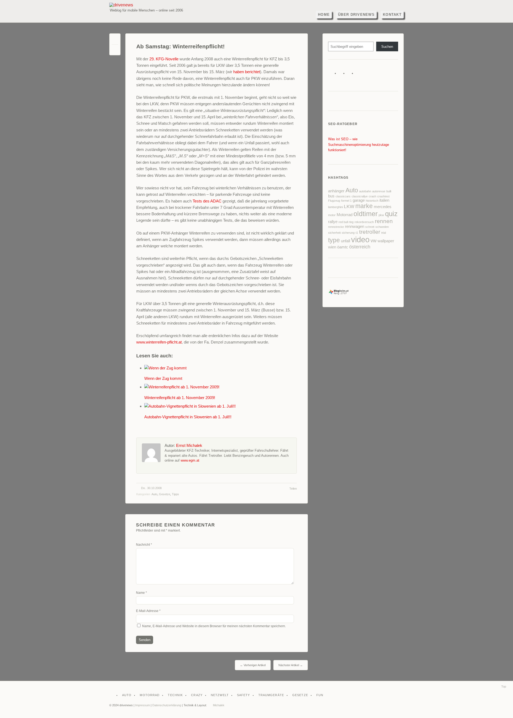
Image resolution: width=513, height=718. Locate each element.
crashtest (383, 196)
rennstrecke (336, 226)
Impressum (142, 705)
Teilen (293, 488)
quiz (391, 214)
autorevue (378, 191)
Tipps (175, 494)
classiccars (343, 196)
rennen (384, 221)
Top (503, 686)
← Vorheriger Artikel (253, 665)
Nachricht (144, 545)
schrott (369, 226)
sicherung (348, 232)
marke (364, 205)
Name (141, 593)
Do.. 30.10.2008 (151, 488)
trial (383, 232)
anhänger (336, 191)
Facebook (342, 74)
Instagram (359, 74)
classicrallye (360, 196)
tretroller (369, 232)
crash (372, 196)
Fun (319, 695)
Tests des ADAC (207, 201)
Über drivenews (356, 15)
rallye (332, 222)
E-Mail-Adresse (148, 611)
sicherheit (334, 232)
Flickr (350, 74)
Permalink (115, 40)
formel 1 (346, 200)
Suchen (387, 47)
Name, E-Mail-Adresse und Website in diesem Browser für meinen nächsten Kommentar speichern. (214, 626)
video (360, 239)
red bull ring (346, 222)
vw (373, 240)
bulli (388, 191)
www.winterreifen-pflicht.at (159, 342)
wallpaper (386, 241)
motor (332, 215)
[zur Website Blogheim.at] (343, 293)
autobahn (365, 191)
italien (384, 200)
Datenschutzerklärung (166, 705)
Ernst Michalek (189, 445)
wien (332, 247)
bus (331, 196)
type (334, 240)
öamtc (342, 247)
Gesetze (164, 494)
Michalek (218, 705)
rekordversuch (364, 222)
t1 (357, 232)
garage (359, 200)
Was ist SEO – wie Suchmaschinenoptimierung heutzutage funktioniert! (358, 144)
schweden (382, 226)
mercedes (382, 207)
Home (324, 15)
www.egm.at (190, 460)
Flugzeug (334, 200)
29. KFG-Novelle (163, 59)
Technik (175, 695)
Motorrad (344, 215)
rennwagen (354, 226)
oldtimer (365, 213)
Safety (243, 695)
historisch (372, 200)
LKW (349, 206)
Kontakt (392, 15)
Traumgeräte (271, 695)
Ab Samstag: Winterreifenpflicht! (180, 46)
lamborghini (335, 207)
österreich (359, 246)
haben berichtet (246, 71)
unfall (345, 241)
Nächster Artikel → (290, 665)
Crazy (197, 695)
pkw (381, 215)
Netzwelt (220, 695)
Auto (154, 494)
